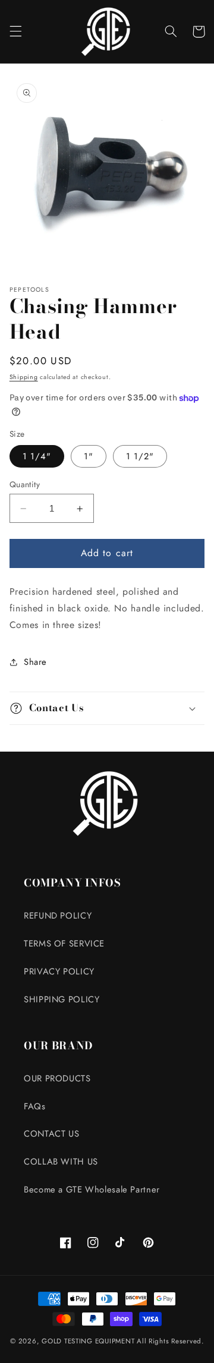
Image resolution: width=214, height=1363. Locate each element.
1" (88, 456)
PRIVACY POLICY (59, 971)
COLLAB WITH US (61, 1161)
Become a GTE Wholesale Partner (92, 1189)
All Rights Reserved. (170, 1341)
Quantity (25, 484)
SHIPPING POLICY (61, 999)
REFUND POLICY (58, 915)
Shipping (24, 377)
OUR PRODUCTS (57, 1078)
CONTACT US (51, 1133)
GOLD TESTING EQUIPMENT (88, 1341)
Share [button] (35, 661)
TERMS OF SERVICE (64, 943)
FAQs (35, 1106)
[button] (15, 31)
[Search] (170, 31)
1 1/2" (140, 456)
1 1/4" (37, 456)
